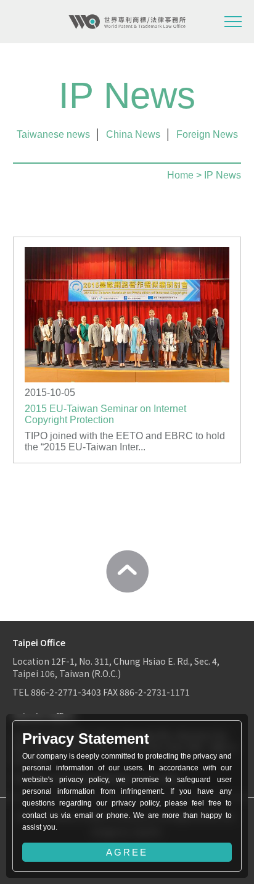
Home (180, 175)
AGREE (127, 852)
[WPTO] (127, 21)
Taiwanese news (53, 134)
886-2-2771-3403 (66, 692)
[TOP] (127, 571)
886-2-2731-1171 (155, 692)
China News (133, 134)
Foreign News (207, 134)
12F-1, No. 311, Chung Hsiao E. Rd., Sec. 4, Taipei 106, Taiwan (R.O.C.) (115, 667)
